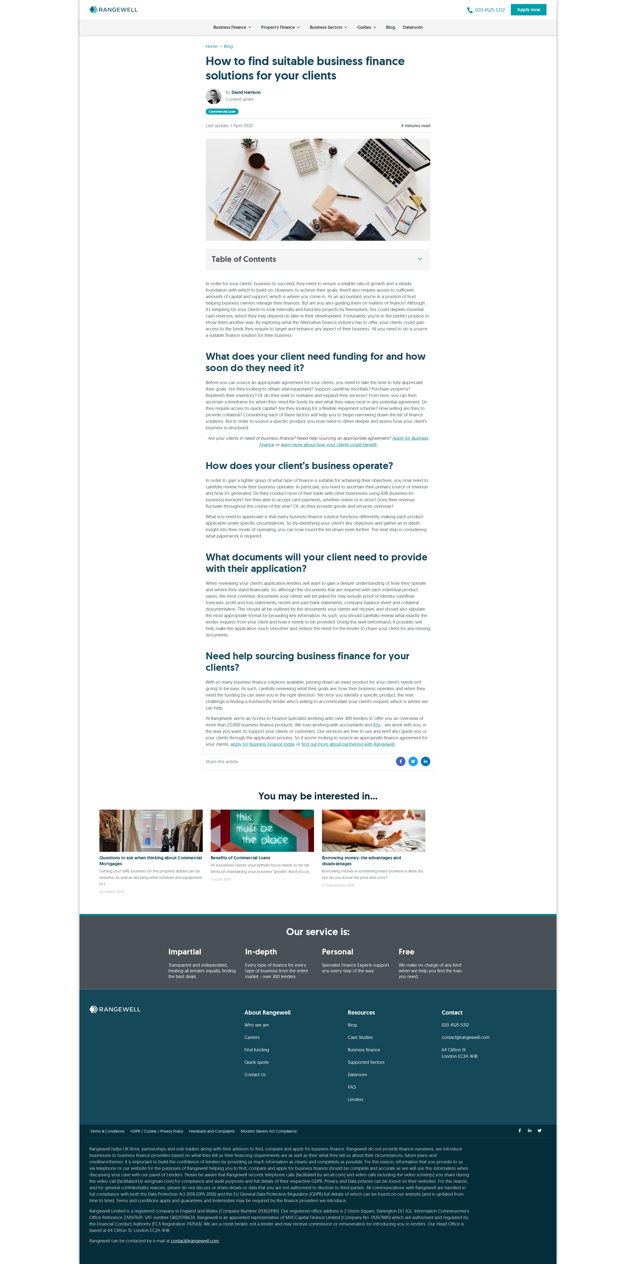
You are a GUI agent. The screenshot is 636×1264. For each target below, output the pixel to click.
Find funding (256, 1050)
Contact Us (255, 1074)
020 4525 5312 (455, 1025)
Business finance (364, 1050)
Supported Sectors (366, 1062)
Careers (252, 1037)
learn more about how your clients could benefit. (329, 444)
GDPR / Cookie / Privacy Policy (156, 1131)
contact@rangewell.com (465, 1037)
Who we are (256, 1025)
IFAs (377, 725)
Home (212, 46)
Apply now (528, 10)
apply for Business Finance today (263, 744)
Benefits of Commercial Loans (240, 858)
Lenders (355, 1099)
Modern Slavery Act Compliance (269, 1131)
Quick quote (256, 1062)
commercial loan (222, 111)
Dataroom (413, 27)
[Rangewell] (113, 9)
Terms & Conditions (107, 1131)
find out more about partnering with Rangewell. (349, 744)
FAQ (352, 1087)
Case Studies (360, 1037)
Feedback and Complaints (212, 1131)
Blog (390, 27)
